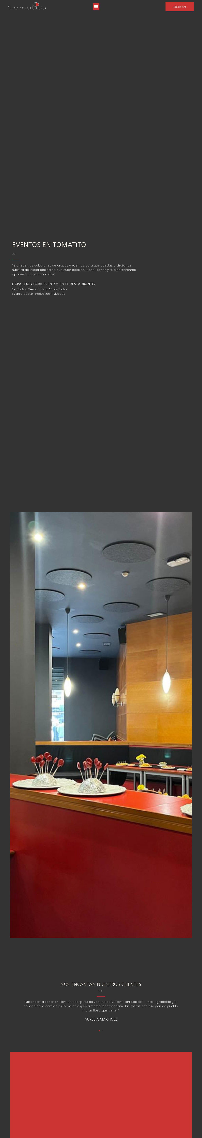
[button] (96, 6)
